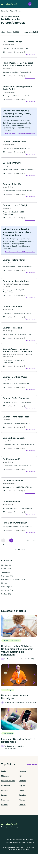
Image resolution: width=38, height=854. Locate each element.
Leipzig (22, 786)
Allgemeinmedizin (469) (10, 32)
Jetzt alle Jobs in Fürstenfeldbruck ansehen (20, 133)
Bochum (22, 805)
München (5, 776)
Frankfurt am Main (8, 781)
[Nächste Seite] (35, 544)
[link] (19, 48)
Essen (21, 790)
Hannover (5, 800)
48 (28, 541)
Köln (20, 776)
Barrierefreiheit (28, 839)
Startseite (4, 11)
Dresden (22, 795)
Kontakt (9, 839)
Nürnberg (22, 800)
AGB (23, 842)
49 (34, 541)
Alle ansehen (32, 764)
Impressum (30, 842)
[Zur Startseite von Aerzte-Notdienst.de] (10, 4)
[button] (30, 4)
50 (4, 545)
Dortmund (5, 790)
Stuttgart (22, 781)
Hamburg (22, 771)
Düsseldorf (5, 786)
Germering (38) (7, 576)
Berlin (3, 771)
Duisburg (4, 805)
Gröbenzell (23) (7, 590)
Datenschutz (17, 839)
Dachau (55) (6, 569)
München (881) (7, 565)
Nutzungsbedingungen (13, 842)
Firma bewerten (30, 54)
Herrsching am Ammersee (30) (13, 580)
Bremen (4, 795)
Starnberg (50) (7, 572)
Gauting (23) (6, 594)
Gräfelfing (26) (7, 587)
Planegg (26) (6, 583)
